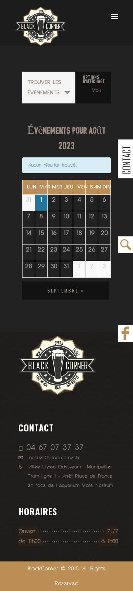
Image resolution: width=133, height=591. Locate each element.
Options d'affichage (94, 79)
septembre (65, 290)
